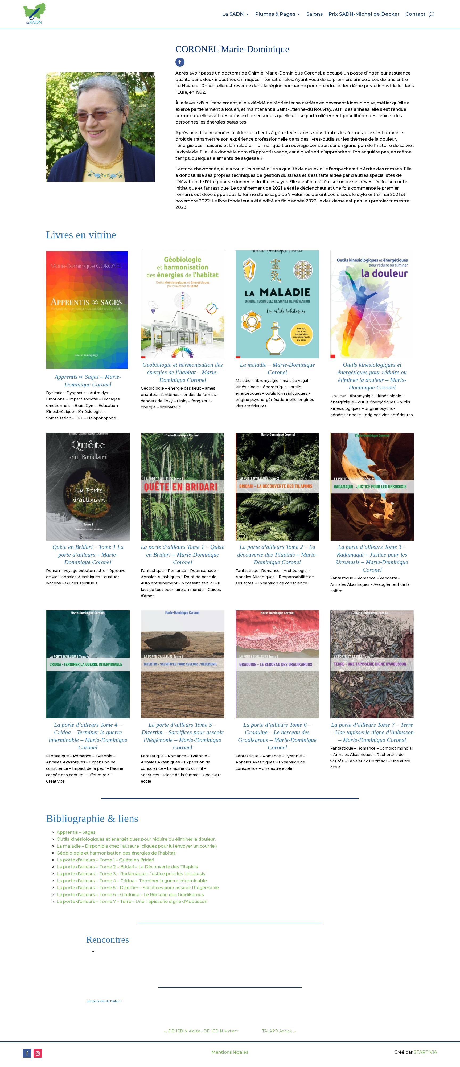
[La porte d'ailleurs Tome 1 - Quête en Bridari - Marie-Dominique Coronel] (182, 539)
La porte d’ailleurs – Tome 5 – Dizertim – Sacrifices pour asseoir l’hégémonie (138, 887)
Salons (314, 14)
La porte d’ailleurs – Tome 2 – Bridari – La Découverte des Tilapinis (127, 866)
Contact (415, 14)
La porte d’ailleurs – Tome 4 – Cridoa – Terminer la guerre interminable (132, 880)
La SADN (233, 14)
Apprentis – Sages (76, 832)
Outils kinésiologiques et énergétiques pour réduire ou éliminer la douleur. (136, 839)
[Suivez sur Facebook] (179, 62)
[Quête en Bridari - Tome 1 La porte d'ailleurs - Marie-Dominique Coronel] (88, 539)
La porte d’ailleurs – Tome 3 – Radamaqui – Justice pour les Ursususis (131, 873)
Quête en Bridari (136, 859)
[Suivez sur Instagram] (38, 1053)
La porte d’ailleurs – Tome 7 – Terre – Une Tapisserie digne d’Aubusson (132, 901)
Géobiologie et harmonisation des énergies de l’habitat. (116, 853)
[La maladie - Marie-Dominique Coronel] (277, 356)
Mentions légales (229, 1052)
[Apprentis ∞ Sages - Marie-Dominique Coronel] (88, 368)
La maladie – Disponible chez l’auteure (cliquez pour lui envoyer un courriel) (137, 846)
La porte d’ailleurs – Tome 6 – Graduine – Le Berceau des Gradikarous (130, 894)
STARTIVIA (425, 1052)
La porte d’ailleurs (76, 859)
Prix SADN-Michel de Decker (364, 14)
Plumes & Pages (275, 14)
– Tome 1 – (107, 859)
